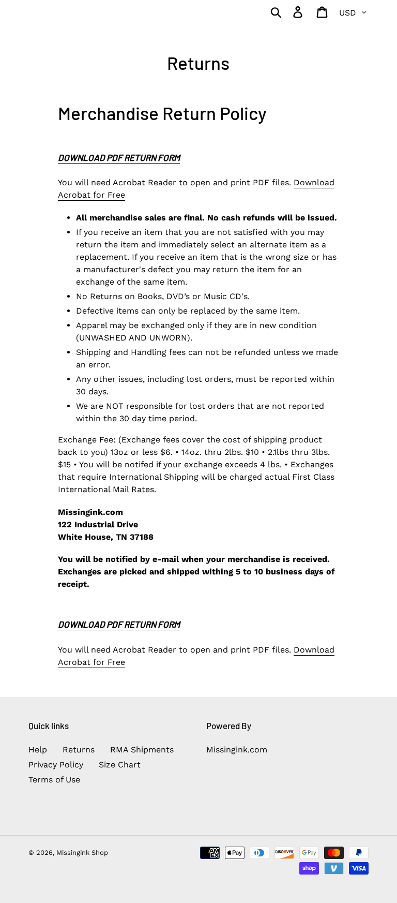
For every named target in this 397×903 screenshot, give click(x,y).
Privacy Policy (55, 764)
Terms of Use (54, 779)
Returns (79, 749)
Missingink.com (236, 749)
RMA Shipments (142, 749)
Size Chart (120, 764)
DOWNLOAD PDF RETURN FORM (119, 157)
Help (37, 749)
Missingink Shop (82, 852)
